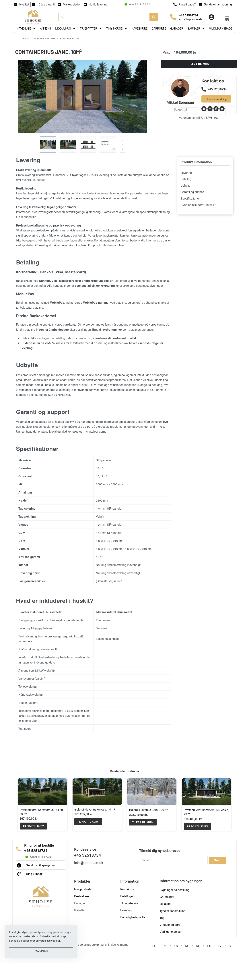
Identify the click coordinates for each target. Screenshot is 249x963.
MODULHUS (63, 28)
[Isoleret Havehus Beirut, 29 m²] (151, 791)
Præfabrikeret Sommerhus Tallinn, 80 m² (42, 812)
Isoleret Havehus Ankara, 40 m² (94, 809)
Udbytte (185, 185)
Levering (186, 173)
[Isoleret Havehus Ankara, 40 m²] (97, 791)
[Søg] (153, 17)
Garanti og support (192, 192)
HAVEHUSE (24, 28)
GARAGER (176, 28)
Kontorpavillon (69, 38)
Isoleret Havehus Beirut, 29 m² (148, 810)
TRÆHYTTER (88, 28)
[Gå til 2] (68, 144)
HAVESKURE (139, 28)
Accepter (41, 950)
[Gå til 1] (48, 144)
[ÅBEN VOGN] (227, 17)
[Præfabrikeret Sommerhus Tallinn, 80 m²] (42, 791)
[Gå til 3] (88, 144)
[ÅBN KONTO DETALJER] (211, 17)
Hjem (25, 38)
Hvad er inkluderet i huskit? (198, 205)
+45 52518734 (35, 850)
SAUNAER (193, 28)
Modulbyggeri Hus (44, 38)
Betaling (185, 179)
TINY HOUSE (114, 28)
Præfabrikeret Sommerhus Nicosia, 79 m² (206, 812)
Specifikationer (190, 198)
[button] (33, 826)
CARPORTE (159, 28)
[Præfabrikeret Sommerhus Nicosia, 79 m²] (206, 791)
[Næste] (122, 148)
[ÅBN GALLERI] (82, 96)
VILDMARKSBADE (220, 28)
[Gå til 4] (108, 144)
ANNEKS (45, 28)
